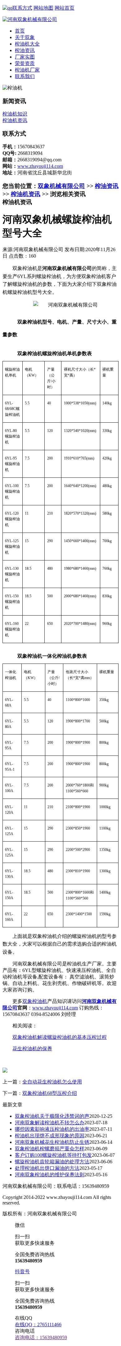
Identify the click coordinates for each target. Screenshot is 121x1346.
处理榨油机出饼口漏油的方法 (47, 1168)
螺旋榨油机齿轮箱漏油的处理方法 (52, 1161)
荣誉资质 (25, 63)
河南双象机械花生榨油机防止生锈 (52, 1142)
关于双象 (25, 37)
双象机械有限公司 (61, 186)
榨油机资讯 (14, 120)
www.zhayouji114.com (40, 166)
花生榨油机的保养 (32, 1048)
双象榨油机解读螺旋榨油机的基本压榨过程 (59, 1037)
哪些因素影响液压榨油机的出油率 (52, 1129)
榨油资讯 (25, 50)
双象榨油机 (34, 1001)
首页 (20, 30)
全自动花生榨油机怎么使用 (52, 1081)
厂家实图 (25, 56)
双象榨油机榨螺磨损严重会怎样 (49, 1148)
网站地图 (43, 8)
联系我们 (25, 76)
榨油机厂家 (27, 69)
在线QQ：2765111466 (38, 1324)
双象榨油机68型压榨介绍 (49, 1093)
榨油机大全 (27, 43)
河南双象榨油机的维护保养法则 (49, 1174)
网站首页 (64, 8)
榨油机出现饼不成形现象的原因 (49, 1135)
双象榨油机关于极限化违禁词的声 (52, 1116)
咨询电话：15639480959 (41, 1337)
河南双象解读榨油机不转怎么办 (49, 1122)
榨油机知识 (14, 113)
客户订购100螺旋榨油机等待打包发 (53, 1155)
